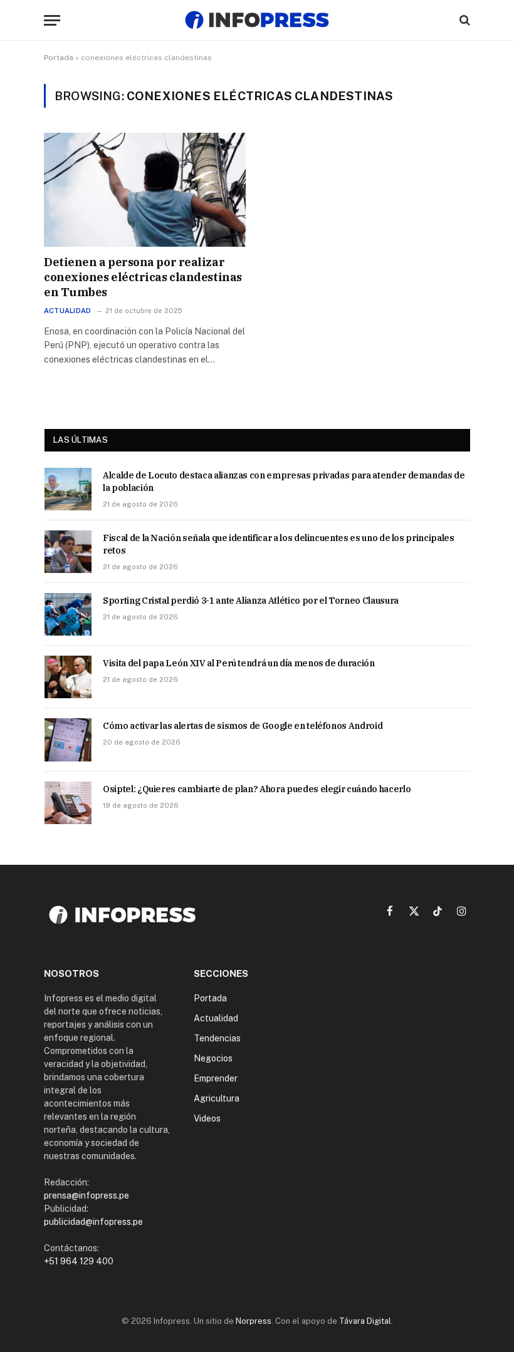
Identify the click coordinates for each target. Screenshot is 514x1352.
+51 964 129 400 (78, 1261)
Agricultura (216, 1098)
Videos (207, 1118)
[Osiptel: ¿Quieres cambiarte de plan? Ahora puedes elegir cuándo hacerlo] (68, 803)
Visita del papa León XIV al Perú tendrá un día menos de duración (239, 663)
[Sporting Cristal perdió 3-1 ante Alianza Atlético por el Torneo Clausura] (68, 614)
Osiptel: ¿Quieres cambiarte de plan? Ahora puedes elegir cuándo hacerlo (257, 789)
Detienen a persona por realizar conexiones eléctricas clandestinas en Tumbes (143, 277)
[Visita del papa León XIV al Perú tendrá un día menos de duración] (68, 677)
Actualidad (67, 310)
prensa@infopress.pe (86, 1195)
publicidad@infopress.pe (93, 1222)
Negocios (213, 1058)
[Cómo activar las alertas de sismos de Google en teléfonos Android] (68, 739)
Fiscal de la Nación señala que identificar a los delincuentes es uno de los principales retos (278, 544)
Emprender (216, 1078)
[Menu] (52, 20)
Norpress (253, 1321)
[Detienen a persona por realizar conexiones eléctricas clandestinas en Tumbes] (145, 189)
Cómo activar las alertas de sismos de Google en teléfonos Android (242, 725)
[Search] (463, 20)
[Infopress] (257, 20)
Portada (58, 57)
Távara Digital (365, 1321)
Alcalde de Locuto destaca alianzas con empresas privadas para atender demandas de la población (284, 481)
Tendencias (217, 1038)
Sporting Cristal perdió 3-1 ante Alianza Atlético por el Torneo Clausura (251, 600)
